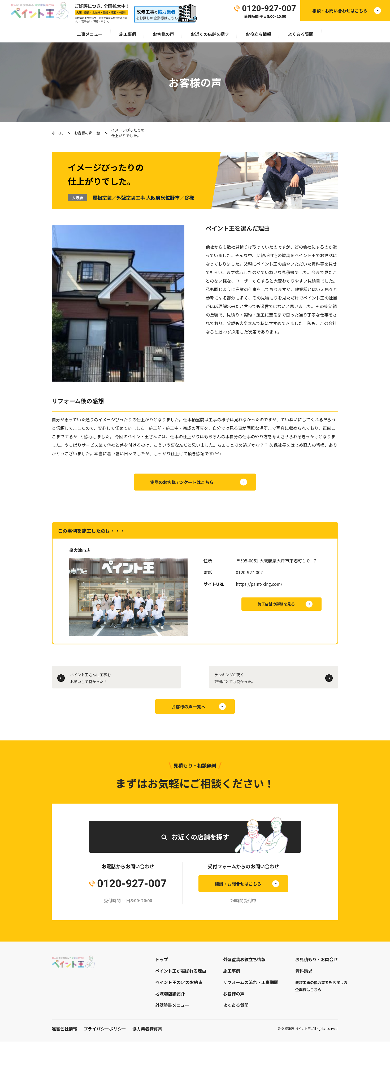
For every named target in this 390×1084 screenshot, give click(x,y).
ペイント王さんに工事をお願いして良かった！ (90, 678)
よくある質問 (300, 34)
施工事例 (127, 34)
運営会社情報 (64, 1028)
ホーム (57, 133)
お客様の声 (163, 34)
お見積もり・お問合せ (316, 959)
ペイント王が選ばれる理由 (180, 971)
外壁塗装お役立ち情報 (244, 959)
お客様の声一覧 (87, 133)
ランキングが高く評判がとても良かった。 (234, 678)
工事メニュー (89, 34)
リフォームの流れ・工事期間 (250, 982)
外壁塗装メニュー (172, 1005)
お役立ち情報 (258, 34)
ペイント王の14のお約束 (178, 982)
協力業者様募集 (147, 1028)
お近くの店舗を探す (210, 34)
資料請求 (303, 971)
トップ (161, 959)
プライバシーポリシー (105, 1028)
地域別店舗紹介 (170, 993)
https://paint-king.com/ (259, 584)
